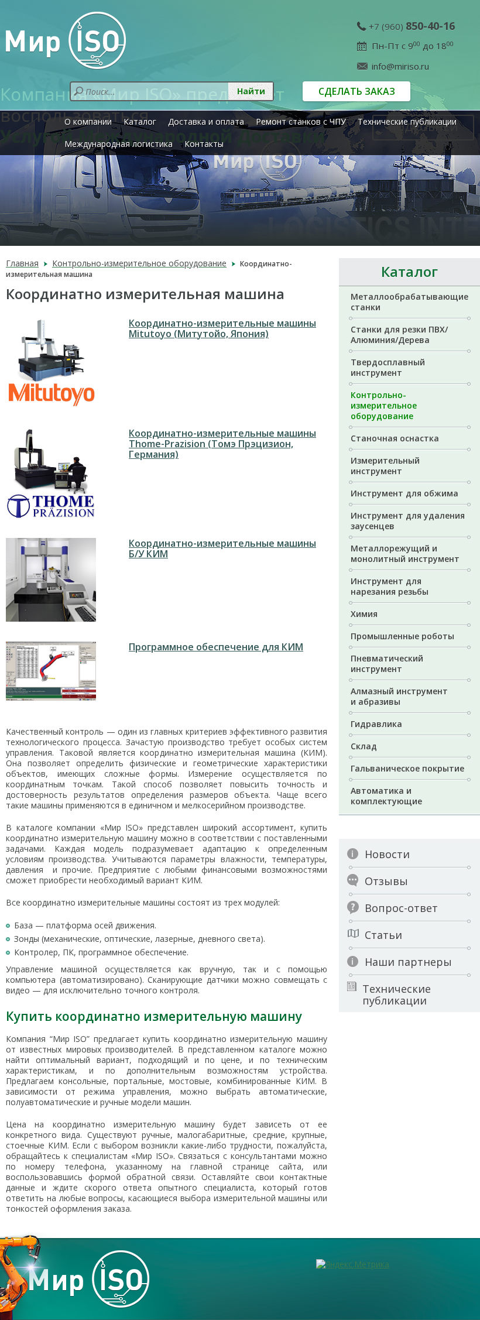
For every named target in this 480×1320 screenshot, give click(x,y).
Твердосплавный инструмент (388, 367)
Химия (364, 613)
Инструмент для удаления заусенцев (408, 521)
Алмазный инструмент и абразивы (399, 696)
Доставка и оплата (206, 121)
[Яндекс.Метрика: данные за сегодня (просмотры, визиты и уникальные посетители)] (352, 1264)
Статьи (383, 935)
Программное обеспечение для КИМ (216, 647)
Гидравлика (376, 723)
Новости (387, 854)
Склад (364, 746)
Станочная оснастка (395, 438)
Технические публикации (407, 121)
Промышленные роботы (402, 636)
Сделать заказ (356, 91)
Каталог (140, 121)
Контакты (204, 143)
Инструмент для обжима (404, 493)
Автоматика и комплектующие (386, 796)
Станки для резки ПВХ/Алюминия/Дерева (399, 334)
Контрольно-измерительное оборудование (384, 405)
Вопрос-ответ (401, 908)
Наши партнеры (408, 962)
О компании (88, 121)
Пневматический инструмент (387, 663)
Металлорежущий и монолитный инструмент (405, 553)
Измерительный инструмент (385, 465)
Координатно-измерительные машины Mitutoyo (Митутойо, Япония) (222, 328)
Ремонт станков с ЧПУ (301, 121)
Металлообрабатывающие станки (409, 302)
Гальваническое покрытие (407, 768)
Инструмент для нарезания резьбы (389, 586)
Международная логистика (118, 143)
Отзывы (386, 881)
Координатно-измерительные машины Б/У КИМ (222, 548)
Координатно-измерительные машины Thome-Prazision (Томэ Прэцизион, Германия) (222, 444)
